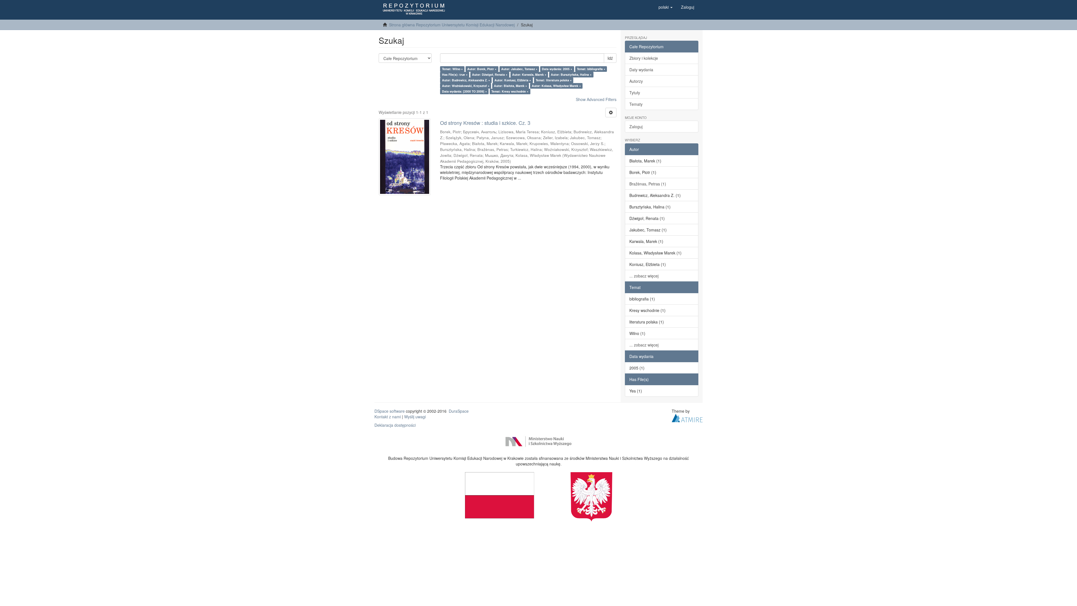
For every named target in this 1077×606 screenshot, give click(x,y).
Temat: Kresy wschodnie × (509, 91)
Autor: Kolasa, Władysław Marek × (556, 86)
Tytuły (634, 92)
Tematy (636, 104)
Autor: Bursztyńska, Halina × (571, 74)
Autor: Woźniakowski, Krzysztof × (465, 86)
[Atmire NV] (687, 417)
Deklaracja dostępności (395, 425)
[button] (665, 7)
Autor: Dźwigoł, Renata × (489, 74)
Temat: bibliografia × (591, 69)
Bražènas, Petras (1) (647, 184)
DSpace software (389, 411)
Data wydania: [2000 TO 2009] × (464, 91)
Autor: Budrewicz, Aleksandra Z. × (466, 80)
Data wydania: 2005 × (557, 69)
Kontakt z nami (387, 416)
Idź (610, 58)
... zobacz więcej (644, 276)
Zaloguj (636, 126)
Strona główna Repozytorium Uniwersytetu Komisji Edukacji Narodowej (452, 24)
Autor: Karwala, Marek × (529, 74)
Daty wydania (641, 69)
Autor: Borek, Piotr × (481, 69)
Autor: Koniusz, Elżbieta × (512, 80)
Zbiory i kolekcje (643, 58)
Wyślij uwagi (415, 416)
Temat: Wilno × (452, 69)
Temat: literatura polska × (554, 80)
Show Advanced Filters (596, 99)
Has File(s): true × (455, 74)
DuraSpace (459, 411)
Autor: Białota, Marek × (510, 86)
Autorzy (636, 81)
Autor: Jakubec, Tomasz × (519, 69)
